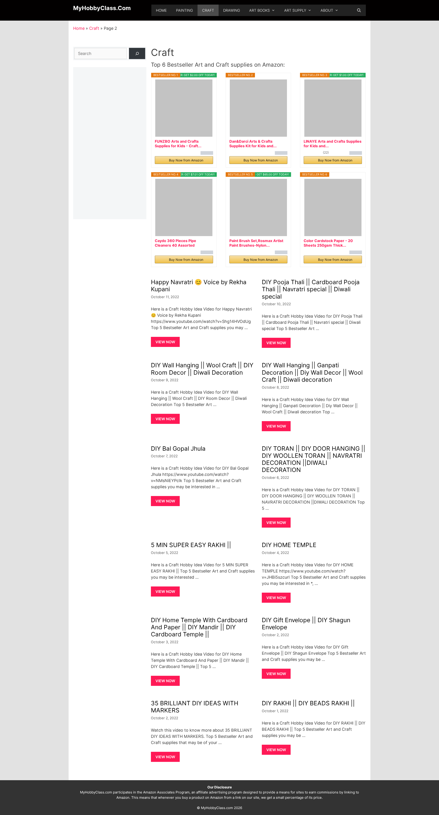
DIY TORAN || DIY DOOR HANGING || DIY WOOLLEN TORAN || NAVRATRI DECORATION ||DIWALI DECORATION (313, 459)
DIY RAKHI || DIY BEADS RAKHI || (308, 703)
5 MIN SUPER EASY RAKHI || (191, 544)
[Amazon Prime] (207, 153)
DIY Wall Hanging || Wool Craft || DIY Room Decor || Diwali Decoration (202, 369)
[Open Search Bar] (359, 10)
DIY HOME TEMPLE (289, 544)
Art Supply (295, 10)
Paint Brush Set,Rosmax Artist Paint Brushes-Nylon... (256, 243)
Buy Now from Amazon (186, 160)
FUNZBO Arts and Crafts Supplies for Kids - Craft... (178, 143)
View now (165, 342)
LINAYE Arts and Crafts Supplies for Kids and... (332, 143)
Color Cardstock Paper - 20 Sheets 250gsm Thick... (328, 243)
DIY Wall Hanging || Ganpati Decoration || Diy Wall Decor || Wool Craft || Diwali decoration (312, 372)
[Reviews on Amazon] (313, 152)
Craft (208, 10)
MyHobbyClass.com (102, 8)
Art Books (259, 10)
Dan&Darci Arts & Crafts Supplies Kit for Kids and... (253, 143)
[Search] (137, 53)
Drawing (231, 10)
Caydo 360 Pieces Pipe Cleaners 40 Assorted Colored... (175, 243)
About (327, 10)
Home (161, 10)
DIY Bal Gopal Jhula (178, 448)
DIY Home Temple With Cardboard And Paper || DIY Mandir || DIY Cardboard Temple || (199, 627)
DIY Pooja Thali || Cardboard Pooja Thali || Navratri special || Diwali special (311, 289)
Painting (184, 10)
